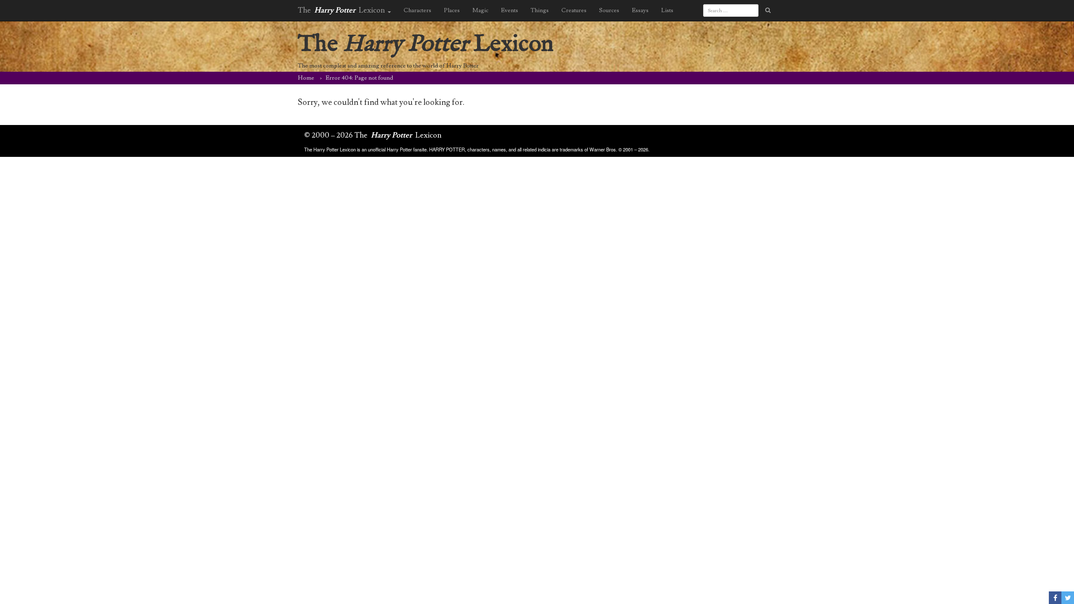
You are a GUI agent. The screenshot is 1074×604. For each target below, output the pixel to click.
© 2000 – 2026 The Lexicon (373, 135)
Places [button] (452, 10)
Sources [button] (609, 10)
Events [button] (509, 10)
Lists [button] (667, 10)
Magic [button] (480, 10)
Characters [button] (417, 10)
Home (306, 78)
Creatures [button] (574, 10)
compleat (334, 66)
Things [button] (540, 10)
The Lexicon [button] (342, 10)
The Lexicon (426, 44)
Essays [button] (640, 10)
